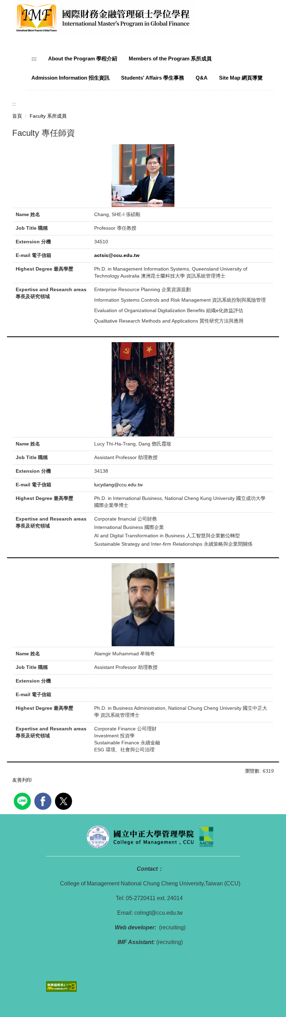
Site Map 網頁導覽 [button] (241, 78)
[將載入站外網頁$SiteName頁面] (23, 800)
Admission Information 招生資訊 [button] (70, 78)
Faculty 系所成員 (48, 116)
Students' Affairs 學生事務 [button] (152, 78)
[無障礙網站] (61, 986)
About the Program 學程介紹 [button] (82, 58)
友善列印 (22, 780)
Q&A (202, 78)
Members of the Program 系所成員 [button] (170, 58)
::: (34, 58)
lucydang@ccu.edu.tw (118, 484)
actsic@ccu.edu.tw (117, 255)
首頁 (17, 116)
